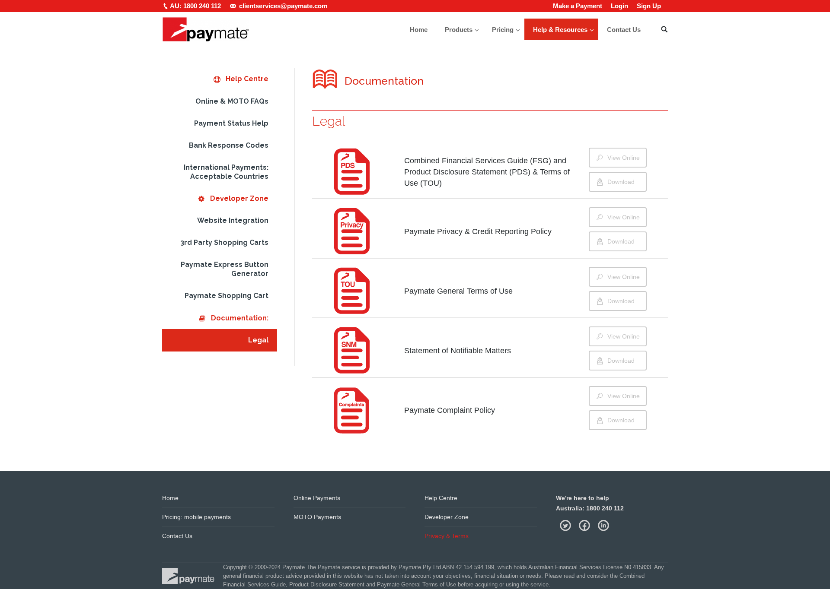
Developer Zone (447, 516)
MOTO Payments (317, 516)
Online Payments (317, 497)
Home (170, 497)
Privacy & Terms (447, 535)
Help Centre (441, 497)
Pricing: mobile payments (196, 516)
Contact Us (177, 535)
